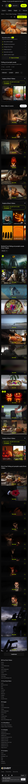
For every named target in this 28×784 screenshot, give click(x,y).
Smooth (2, 691)
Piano (2, 688)
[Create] (6, 5)
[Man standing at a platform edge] (14, 644)
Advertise (3, 761)
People (2, 664)
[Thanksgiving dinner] (14, 478)
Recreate (14, 122)
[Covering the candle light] (14, 508)
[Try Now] (25, 1)
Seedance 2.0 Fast (4, 738)
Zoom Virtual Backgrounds (6, 677)
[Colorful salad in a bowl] (14, 382)
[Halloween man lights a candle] (14, 554)
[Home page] (6, 768)
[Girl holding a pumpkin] (14, 162)
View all (25, 10)
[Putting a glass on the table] (14, 427)
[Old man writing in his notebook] (14, 352)
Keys (2, 686)
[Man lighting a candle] (14, 569)
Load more (14, 654)
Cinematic (3, 690)
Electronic (3, 693)
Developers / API (4, 756)
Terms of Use (15, 771)
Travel (2, 672)
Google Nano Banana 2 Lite (6, 737)
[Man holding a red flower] (14, 493)
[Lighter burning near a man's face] (14, 539)
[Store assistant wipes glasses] (14, 337)
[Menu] (2, 5)
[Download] (25, 122)
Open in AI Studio (15, 57)
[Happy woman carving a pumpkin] (14, 147)
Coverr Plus (3, 754)
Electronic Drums (4, 684)
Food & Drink (3, 670)
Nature (2, 662)
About (2, 752)
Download (20, 17)
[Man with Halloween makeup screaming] (14, 584)
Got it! (23, 779)
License (2, 771)
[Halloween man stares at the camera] (14, 523)
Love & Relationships (5, 665)
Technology (3, 676)
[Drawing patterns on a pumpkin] (14, 177)
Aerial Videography (5, 669)
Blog (2, 758)
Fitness (2, 667)
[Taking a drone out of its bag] (14, 412)
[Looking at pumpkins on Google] (14, 192)
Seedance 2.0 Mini (4, 740)
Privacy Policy (8, 771)
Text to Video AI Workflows (6, 724)
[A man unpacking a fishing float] (14, 291)
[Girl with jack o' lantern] (14, 132)
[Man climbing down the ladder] (14, 614)
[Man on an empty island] (14, 322)
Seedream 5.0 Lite (4, 745)
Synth (2, 683)
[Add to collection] (11, 17)
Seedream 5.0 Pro (4, 744)
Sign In (23, 5)
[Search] (9, 5)
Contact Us (3, 763)
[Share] (14, 17)
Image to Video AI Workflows (6, 726)
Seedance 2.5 (3, 731)
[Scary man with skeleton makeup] (14, 599)
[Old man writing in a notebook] (14, 367)
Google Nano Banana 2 (5, 733)
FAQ (2, 759)
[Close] (26, 1)
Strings (2, 697)
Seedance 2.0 (3, 735)
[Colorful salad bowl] (14, 307)
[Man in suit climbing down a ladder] (14, 629)
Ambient (2, 695)
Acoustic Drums (4, 698)
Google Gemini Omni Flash (6, 742)
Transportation (4, 674)
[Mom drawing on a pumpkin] (14, 117)
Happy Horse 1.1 (4, 747)
